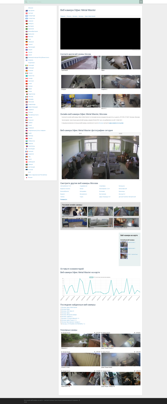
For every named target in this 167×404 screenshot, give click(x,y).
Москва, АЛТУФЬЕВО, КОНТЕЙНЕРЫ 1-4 (73, 324)
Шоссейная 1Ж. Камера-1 (74, 222)
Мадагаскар (31, 94)
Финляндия (31, 149)
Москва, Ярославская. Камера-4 (71, 322)
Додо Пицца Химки (121, 359)
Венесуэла (31, 34)
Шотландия (31, 167)
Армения (30, 21)
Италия (30, 73)
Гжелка (62, 197)
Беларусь (30, 23)
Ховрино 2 (121, 81)
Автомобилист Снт (65, 186)
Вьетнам (30, 36)
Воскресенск (83, 194)
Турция (30, 138)
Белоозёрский (123, 188)
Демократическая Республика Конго (38, 57)
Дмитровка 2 (100, 211)
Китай (30, 83)
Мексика (30, 96)
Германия (31, 42)
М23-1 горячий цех (133, 254)
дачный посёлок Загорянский (127, 197)
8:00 (80, 133)
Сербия (30, 122)
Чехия (30, 159)
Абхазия (30, 8)
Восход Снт (122, 194)
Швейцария (31, 162)
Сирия (30, 125)
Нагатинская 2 (131, 242)
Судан (30, 133)
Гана (29, 39)
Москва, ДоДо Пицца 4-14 (69, 320)
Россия (69, 16)
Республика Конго (33, 115)
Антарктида (31, 16)
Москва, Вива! (66, 309)
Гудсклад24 (80, 62)
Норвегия (31, 109)
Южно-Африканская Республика (37, 175)
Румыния (30, 120)
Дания (30, 55)
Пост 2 (80, 101)
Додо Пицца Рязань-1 (121, 340)
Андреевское (83, 186)
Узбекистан (31, 141)
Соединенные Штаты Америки (36, 130)
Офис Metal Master (90, 16)
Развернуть (63, 199)
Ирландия (31, 65)
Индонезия (31, 62)
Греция (30, 49)
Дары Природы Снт (104, 197)
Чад (29, 156)
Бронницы (122, 191)
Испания (30, 70)
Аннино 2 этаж (80, 359)
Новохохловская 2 (126, 211)
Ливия (30, 89)
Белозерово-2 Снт (104, 188)
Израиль (30, 60)
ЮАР (29, 172)
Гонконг (30, 44)
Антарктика (31, 18)
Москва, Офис (66, 313)
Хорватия (31, 154)
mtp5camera (100, 222)
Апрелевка (102, 186)
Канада (30, 78)
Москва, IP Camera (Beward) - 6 (70, 318)
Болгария (31, 26)
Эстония (30, 169)
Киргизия (31, 81)
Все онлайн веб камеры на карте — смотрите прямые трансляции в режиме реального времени (51, 400)
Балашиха (122, 186)
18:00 (120, 133)
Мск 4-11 (121, 101)
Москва (75, 16)
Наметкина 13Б (80, 378)
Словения (31, 128)
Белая (81, 188)
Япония (30, 177)
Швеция (30, 164)
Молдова (30, 99)
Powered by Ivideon (136, 50)
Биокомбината (64, 191)
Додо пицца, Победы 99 (121, 378)
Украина (30, 143)
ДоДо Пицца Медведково (74, 211)
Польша (30, 112)
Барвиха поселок (65, 188)
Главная (62, 16)
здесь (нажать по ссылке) (116, 123)
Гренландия (31, 47)
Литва (30, 91)
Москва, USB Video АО (68, 311)
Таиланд (30, 135)
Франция (30, 151)
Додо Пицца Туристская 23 (126, 222)
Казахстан (31, 76)
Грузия (30, 52)
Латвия (30, 86)
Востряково (102, 194)
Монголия (31, 102)
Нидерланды (31, 104)
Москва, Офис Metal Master (69, 307)
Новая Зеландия (33, 107)
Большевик (83, 191)
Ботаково (102, 191)
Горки (81, 197)
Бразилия (31, 29)
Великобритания (33, 31)
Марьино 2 (80, 340)
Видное (62, 194)
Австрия (30, 13)
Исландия (31, 68)
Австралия (31, 10)
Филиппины (31, 146)
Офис (121, 62)
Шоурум (80, 81)
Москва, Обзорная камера (69, 314)
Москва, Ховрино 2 (67, 316)
